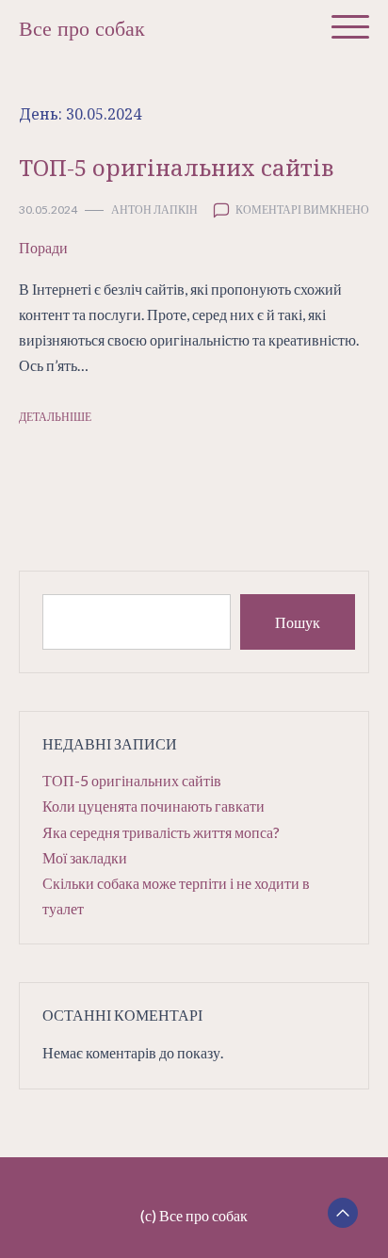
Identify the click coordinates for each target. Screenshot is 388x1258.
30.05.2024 (48, 209)
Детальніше (55, 417)
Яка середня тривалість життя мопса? (161, 832)
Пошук (297, 622)
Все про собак (82, 28)
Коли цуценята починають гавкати (153, 805)
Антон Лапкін (154, 209)
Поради (43, 247)
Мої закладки (84, 857)
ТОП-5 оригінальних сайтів (176, 167)
